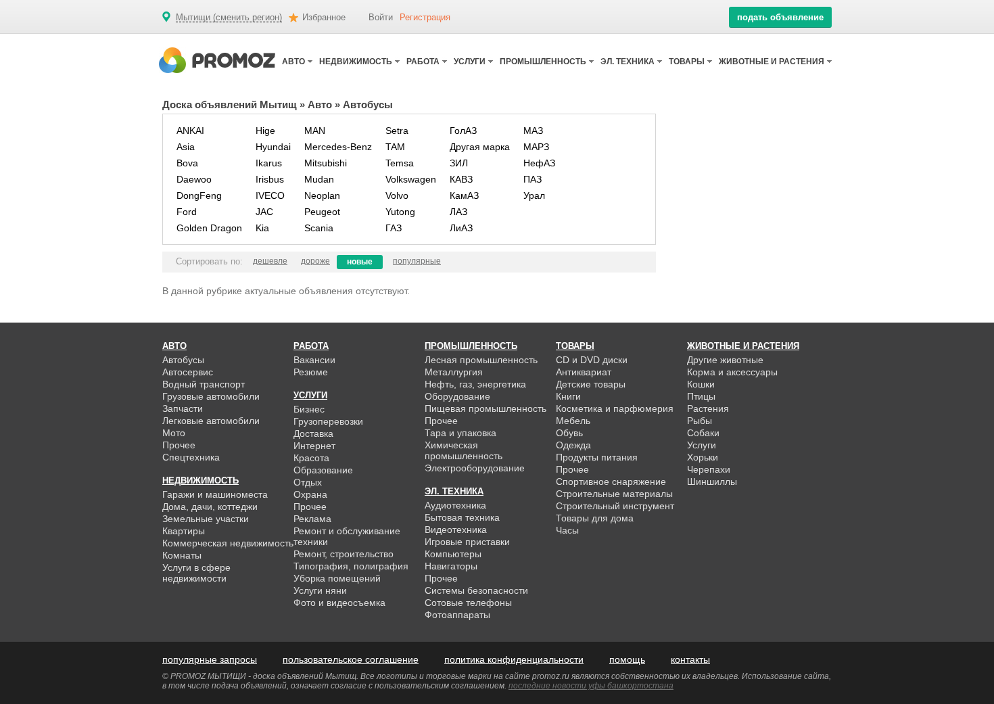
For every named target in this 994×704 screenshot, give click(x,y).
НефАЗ (539, 163)
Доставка (313, 433)
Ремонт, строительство (343, 553)
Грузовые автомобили (211, 396)
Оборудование (457, 396)
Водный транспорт (203, 384)
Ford (186, 211)
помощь (627, 659)
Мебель (573, 420)
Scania (318, 227)
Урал (534, 195)
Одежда (573, 445)
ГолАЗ (463, 130)
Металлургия (454, 372)
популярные (417, 261)
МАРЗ (536, 146)
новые (360, 261)
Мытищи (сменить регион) (229, 17)
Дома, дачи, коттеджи (210, 506)
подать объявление (780, 17)
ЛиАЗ (461, 227)
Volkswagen (410, 179)
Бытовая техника (462, 517)
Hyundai (273, 146)
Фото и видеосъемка (339, 602)
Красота (311, 457)
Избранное (324, 17)
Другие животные (725, 359)
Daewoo (194, 179)
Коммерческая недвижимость (227, 543)
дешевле (270, 261)
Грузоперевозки (328, 421)
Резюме (310, 372)
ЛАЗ (458, 211)
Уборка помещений (337, 578)
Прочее (178, 445)
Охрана (310, 494)
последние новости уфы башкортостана (590, 685)
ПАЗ (532, 179)
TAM (395, 146)
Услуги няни (320, 590)
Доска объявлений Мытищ (229, 104)
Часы (567, 530)
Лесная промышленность (481, 359)
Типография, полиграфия (350, 566)
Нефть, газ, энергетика (475, 384)
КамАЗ (464, 195)
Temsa (399, 163)
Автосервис (187, 372)
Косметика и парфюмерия (614, 408)
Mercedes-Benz (338, 146)
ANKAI (190, 130)
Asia (185, 146)
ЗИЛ (459, 163)
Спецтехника (191, 457)
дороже (315, 261)
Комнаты (182, 555)
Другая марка (480, 146)
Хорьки (702, 457)
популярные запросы (209, 659)
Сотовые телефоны (468, 602)
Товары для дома (595, 518)
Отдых (307, 482)
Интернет (314, 445)
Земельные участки (205, 518)
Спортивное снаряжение (611, 481)
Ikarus (269, 163)
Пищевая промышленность (485, 408)
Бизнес (309, 409)
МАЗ (533, 130)
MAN (314, 130)
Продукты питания (597, 457)
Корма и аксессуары (732, 372)
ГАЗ (393, 227)
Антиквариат (583, 372)
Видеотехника (456, 529)
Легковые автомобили (211, 420)
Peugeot (322, 211)
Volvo (396, 195)
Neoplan (322, 195)
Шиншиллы (712, 481)
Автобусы (183, 359)
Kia (262, 227)
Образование (323, 470)
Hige (265, 130)
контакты (690, 659)
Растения (708, 408)
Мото (173, 432)
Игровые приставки (467, 541)
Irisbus (270, 179)
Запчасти (182, 408)
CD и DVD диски (592, 359)
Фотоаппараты (457, 614)
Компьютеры (453, 553)
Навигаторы (451, 566)
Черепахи (708, 469)
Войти (381, 17)
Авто (320, 104)
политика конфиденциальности (514, 659)
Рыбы (699, 420)
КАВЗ (461, 179)
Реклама (312, 518)
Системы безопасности (476, 590)
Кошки (701, 384)
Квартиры (183, 530)
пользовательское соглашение (351, 659)
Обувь (569, 432)
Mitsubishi (325, 163)
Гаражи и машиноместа (215, 494)
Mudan (319, 179)
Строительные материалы (614, 493)
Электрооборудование (475, 468)
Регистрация (425, 17)
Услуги (701, 445)
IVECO (270, 195)
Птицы (701, 396)
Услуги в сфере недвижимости (196, 573)
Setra (396, 130)
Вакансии (314, 359)
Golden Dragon (209, 227)
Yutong (400, 211)
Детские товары (590, 384)
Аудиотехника (455, 505)
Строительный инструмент (615, 505)
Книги (568, 396)
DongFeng (199, 195)
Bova (187, 163)
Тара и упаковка (460, 432)
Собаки (703, 432)
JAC (264, 211)
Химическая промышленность (463, 450)
